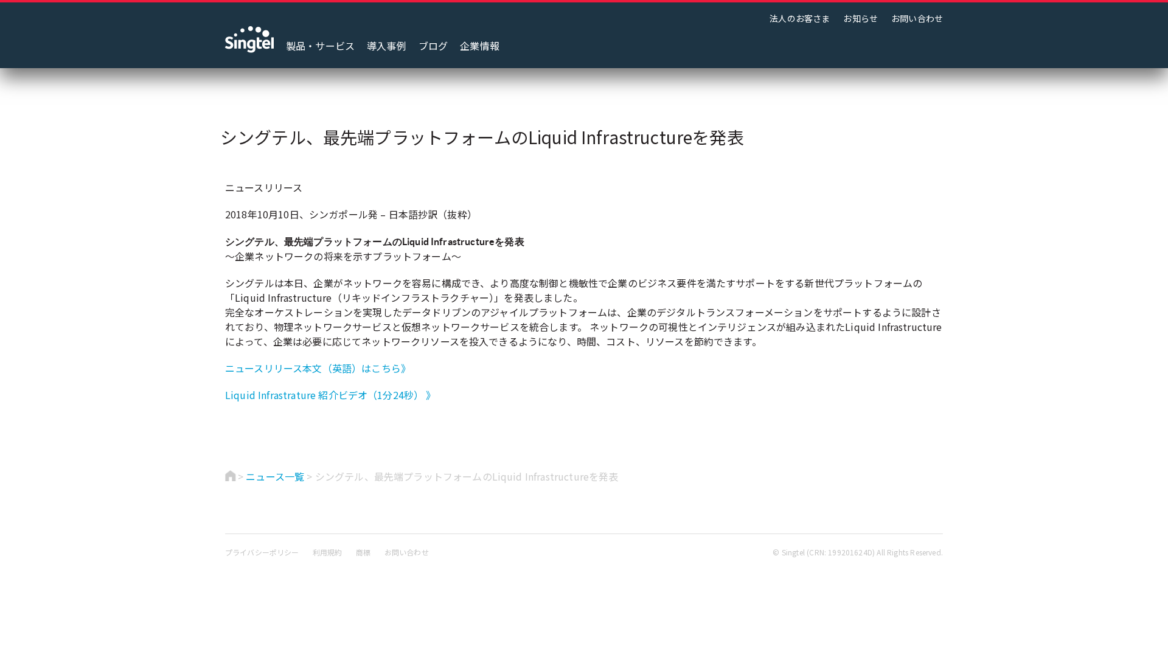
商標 (363, 552)
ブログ (433, 45)
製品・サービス (320, 45)
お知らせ (860, 18)
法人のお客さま (800, 18)
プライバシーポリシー (262, 552)
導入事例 (386, 45)
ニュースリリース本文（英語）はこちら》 (318, 368)
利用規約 (327, 552)
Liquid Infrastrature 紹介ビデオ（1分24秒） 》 (330, 395)
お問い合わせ (917, 18)
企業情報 (479, 45)
